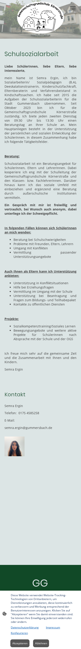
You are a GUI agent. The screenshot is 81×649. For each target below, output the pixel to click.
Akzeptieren (19, 643)
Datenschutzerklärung (25, 627)
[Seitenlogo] (40, 18)
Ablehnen (41, 643)
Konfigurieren (19, 633)
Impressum (53, 627)
